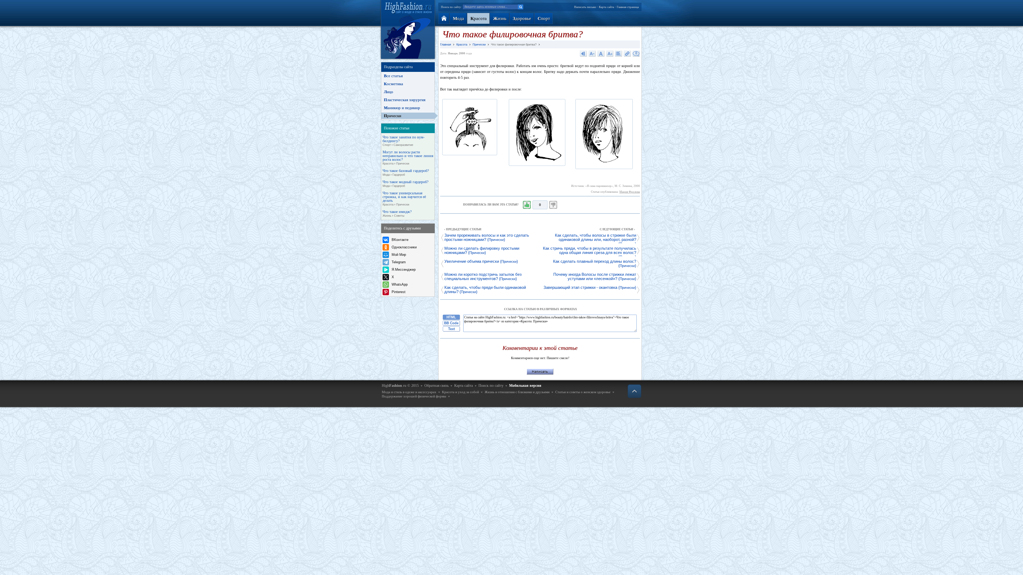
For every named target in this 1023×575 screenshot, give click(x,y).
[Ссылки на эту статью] (627, 53)
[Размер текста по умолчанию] (601, 53)
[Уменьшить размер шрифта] (592, 53)
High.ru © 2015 (400, 386)
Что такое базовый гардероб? (406, 172)
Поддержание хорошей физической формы (414, 396)
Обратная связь (436, 386)
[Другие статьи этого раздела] (618, 53)
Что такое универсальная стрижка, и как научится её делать (404, 198)
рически (392, 116)
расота (478, 18)
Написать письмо (585, 7)
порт (544, 18)
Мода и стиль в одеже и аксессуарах (409, 392)
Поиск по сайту (491, 386)
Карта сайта (606, 7)
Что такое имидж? (397, 213)
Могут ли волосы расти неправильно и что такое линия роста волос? (408, 157)
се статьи (393, 76)
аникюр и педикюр (402, 108)
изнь (499, 18)
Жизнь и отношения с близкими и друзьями (517, 392)
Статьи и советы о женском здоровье (583, 392)
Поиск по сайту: (451, 7)
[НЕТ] (553, 205)
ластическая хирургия (404, 100)
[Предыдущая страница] (583, 53)
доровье (522, 18)
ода (458, 18)
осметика (393, 84)
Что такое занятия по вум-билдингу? (404, 140)
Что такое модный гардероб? (405, 183)
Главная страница (628, 7)
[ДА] (526, 205)
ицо (388, 92)
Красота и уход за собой (460, 392)
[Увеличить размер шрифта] (610, 53)
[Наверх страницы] (634, 391)
